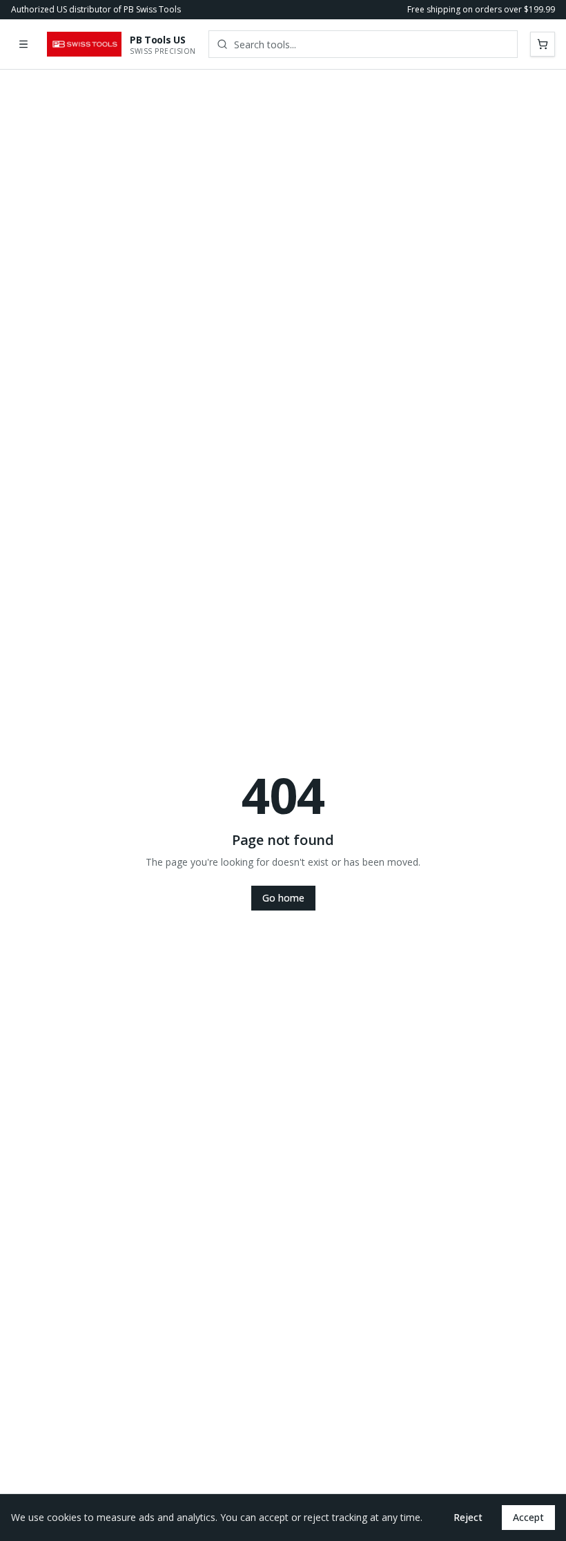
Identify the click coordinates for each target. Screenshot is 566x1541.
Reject (467, 1517)
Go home (283, 897)
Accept (528, 1517)
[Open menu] (23, 44)
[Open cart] (542, 44)
